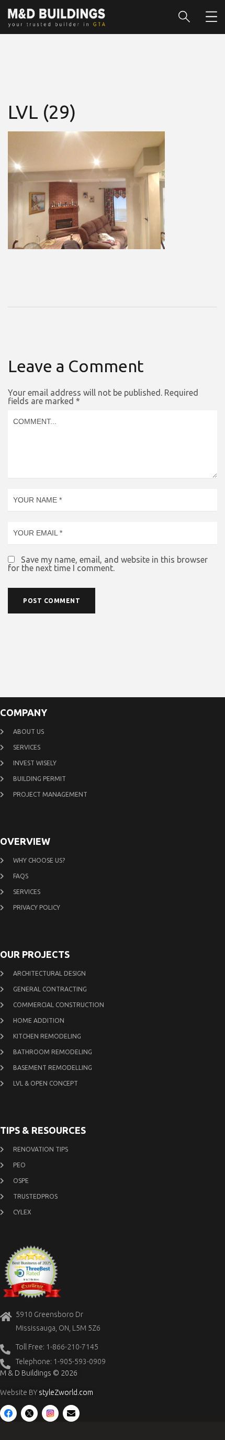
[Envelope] (71, 1413)
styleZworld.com (66, 1392)
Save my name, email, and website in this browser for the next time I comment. (108, 564)
